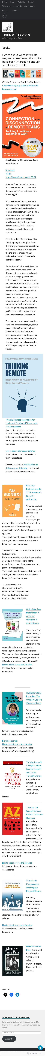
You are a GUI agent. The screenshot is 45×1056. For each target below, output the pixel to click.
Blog (12, 2)
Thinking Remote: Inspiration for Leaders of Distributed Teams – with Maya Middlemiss (22, 423)
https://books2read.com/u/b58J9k (21, 177)
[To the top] (40, 1047)
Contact (15, 10)
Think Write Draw (16, 34)
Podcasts (21, 2)
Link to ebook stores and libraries (20, 451)
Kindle (8, 173)
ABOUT (5, 10)
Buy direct (10, 170)
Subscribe (9, 1039)
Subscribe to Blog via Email (16, 1017)
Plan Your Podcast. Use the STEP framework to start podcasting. (34, 492)
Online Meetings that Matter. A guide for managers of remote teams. (33, 616)
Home (4, 2)
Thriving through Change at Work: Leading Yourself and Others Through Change (34, 769)
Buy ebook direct (10, 741)
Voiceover (6, 6)
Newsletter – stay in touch (24, 6)
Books (30, 2)
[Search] (4, 16)
